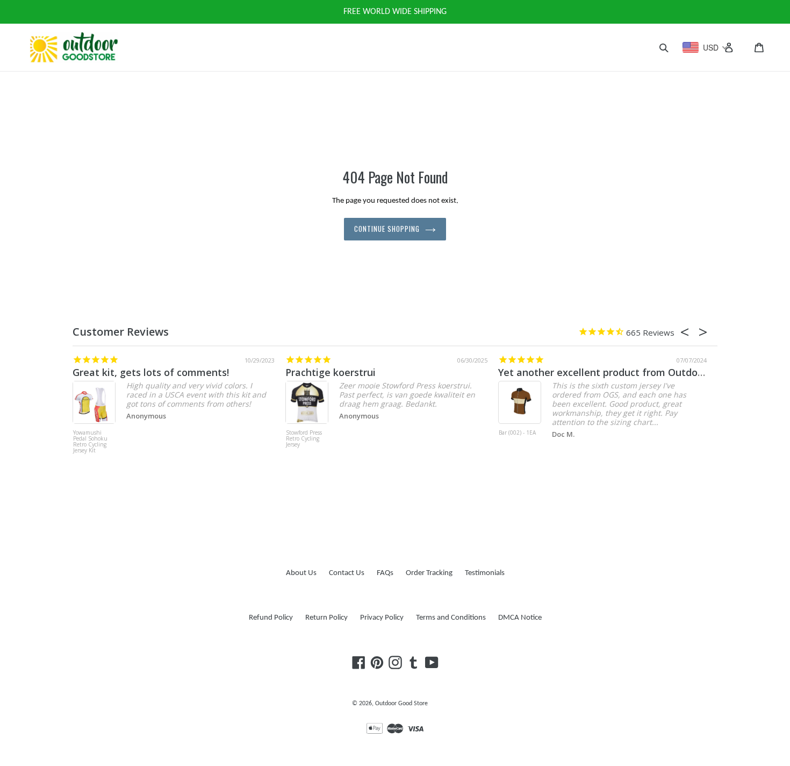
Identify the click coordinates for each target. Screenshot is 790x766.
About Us (301, 573)
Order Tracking (429, 573)
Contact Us (346, 573)
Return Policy (326, 618)
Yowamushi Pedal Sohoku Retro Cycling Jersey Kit (90, 442)
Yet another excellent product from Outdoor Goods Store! (634, 372)
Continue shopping (387, 228)
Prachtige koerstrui (330, 372)
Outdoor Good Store (401, 703)
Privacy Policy (382, 618)
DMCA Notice (520, 618)
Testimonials (485, 573)
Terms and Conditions (451, 618)
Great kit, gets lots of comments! (151, 372)
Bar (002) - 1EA (517, 433)
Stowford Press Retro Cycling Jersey (304, 439)
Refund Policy (271, 618)
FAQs (385, 573)
